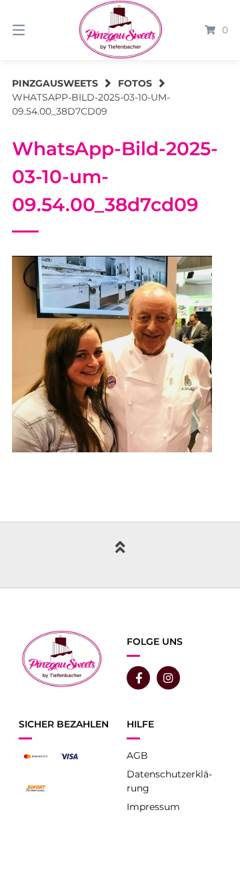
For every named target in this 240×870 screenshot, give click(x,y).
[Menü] (33, 30)
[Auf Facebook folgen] (138, 677)
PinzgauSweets (55, 83)
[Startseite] (120, 30)
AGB (137, 755)
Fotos (135, 83)
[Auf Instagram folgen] (168, 677)
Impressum (153, 807)
